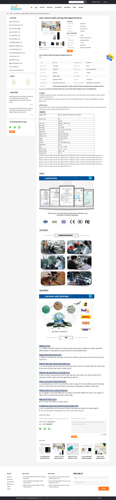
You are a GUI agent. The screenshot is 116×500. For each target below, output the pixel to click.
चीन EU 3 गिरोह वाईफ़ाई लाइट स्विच (30, 498)
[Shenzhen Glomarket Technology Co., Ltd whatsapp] (16, 127)
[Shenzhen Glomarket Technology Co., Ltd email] (11, 127)
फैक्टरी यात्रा (49, 7)
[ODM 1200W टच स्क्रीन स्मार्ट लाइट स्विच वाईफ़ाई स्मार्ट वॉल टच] (51, 31)
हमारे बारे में (42, 7)
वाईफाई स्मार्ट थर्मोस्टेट (14, 46)
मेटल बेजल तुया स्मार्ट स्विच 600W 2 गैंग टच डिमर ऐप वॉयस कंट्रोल (45, 457)
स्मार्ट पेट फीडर (13, 67)
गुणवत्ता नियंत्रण (58, 7)
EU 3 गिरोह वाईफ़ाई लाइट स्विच (59, 410)
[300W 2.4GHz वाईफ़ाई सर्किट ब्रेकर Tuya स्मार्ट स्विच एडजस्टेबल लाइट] (100, 449)
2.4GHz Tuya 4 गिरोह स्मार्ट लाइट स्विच (75, 410)
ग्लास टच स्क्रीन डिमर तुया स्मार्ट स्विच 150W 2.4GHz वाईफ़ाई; (33, 481)
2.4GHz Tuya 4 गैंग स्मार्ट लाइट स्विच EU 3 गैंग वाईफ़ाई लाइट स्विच (59, 457)
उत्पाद (36, 7)
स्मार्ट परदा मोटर (13, 56)
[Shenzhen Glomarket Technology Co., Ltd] (16, 7)
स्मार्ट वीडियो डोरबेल (14, 42)
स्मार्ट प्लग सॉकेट (13, 39)
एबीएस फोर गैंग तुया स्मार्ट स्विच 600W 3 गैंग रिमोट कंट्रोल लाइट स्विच (33, 486)
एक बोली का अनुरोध (96, 2)
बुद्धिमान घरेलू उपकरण (14, 63)
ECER (99, 498)
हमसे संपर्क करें (67, 7)
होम (31, 7)
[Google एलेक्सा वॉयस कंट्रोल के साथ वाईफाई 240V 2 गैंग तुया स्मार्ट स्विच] (87, 449)
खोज (85, 2)
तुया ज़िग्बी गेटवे (13, 60)
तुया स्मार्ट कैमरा (13, 32)
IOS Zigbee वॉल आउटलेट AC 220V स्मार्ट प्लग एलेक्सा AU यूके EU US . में (59, 477)
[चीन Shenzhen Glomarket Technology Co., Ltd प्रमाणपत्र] (14, 82)
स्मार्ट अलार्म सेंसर (13, 35)
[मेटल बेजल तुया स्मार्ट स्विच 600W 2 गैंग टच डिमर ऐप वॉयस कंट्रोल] (45, 449)
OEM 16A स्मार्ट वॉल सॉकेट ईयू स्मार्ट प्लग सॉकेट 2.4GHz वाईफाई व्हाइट (59, 486)
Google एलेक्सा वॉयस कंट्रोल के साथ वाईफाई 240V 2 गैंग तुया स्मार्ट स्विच (87, 457)
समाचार (74, 7)
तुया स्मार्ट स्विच (17, 13)
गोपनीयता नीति (19, 498)
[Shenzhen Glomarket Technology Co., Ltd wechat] (20, 127)
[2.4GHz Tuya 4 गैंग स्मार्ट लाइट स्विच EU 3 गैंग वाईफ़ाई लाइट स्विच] (59, 449)
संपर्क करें (70, 51)
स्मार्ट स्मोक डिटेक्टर (14, 49)
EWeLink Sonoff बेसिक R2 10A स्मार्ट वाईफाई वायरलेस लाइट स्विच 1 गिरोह (73, 457)
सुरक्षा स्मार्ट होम (13, 22)
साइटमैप (9, 489)
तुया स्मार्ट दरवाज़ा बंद (14, 25)
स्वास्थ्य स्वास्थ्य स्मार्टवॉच (15, 70)
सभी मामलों (81, 7)
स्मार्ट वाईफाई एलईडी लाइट (15, 53)
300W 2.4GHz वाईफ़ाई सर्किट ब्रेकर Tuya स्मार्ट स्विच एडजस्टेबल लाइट (100, 457)
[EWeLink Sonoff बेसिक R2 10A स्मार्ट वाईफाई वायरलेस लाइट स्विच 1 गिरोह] (73, 449)
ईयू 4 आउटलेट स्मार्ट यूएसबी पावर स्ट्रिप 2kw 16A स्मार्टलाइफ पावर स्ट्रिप (60, 481)
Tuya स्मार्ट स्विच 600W (46, 410)
